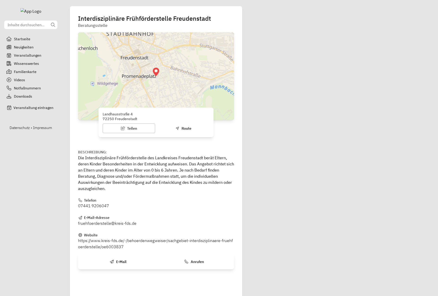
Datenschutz (20, 127)
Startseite (22, 39)
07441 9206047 (93, 205)
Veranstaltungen (27, 55)
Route (186, 128)
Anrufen (197, 261)
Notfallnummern (27, 88)
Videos (19, 80)
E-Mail (121, 261)
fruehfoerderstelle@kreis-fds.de (107, 223)
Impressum (42, 127)
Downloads (23, 96)
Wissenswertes (26, 63)
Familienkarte (25, 71)
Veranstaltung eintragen (33, 107)
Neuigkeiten (24, 47)
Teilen (131, 128)
